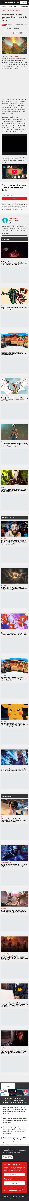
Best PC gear (12, 6)
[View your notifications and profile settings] (14, 2)
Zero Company (24, 6)
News (3, 24)
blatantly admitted (7, 109)
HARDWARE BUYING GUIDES (7, 1086)
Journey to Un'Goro (17, 56)
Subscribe (23, 2)
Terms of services (20, 203)
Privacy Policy (20, 1189)
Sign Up (14, 1183)
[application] (14, 143)
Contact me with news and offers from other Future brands (14, 1178)
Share (5, 33)
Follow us (16, 33)
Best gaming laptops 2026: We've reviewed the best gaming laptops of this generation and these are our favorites (15, 1110)
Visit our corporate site (14, 1152)
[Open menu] (2, 2)
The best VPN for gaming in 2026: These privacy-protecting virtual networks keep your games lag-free (15, 1100)
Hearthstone (17, 10)
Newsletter (24, 33)
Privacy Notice (22, 204)
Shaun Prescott (12, 24)
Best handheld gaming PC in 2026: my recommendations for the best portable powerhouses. (14, 1140)
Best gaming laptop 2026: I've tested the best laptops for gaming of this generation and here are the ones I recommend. (15, 1130)
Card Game (9, 10)
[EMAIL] (10, 223)
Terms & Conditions (13, 1190)
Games (3, 10)
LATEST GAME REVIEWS (21, 1086)
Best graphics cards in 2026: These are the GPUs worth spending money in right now (15, 1120)
